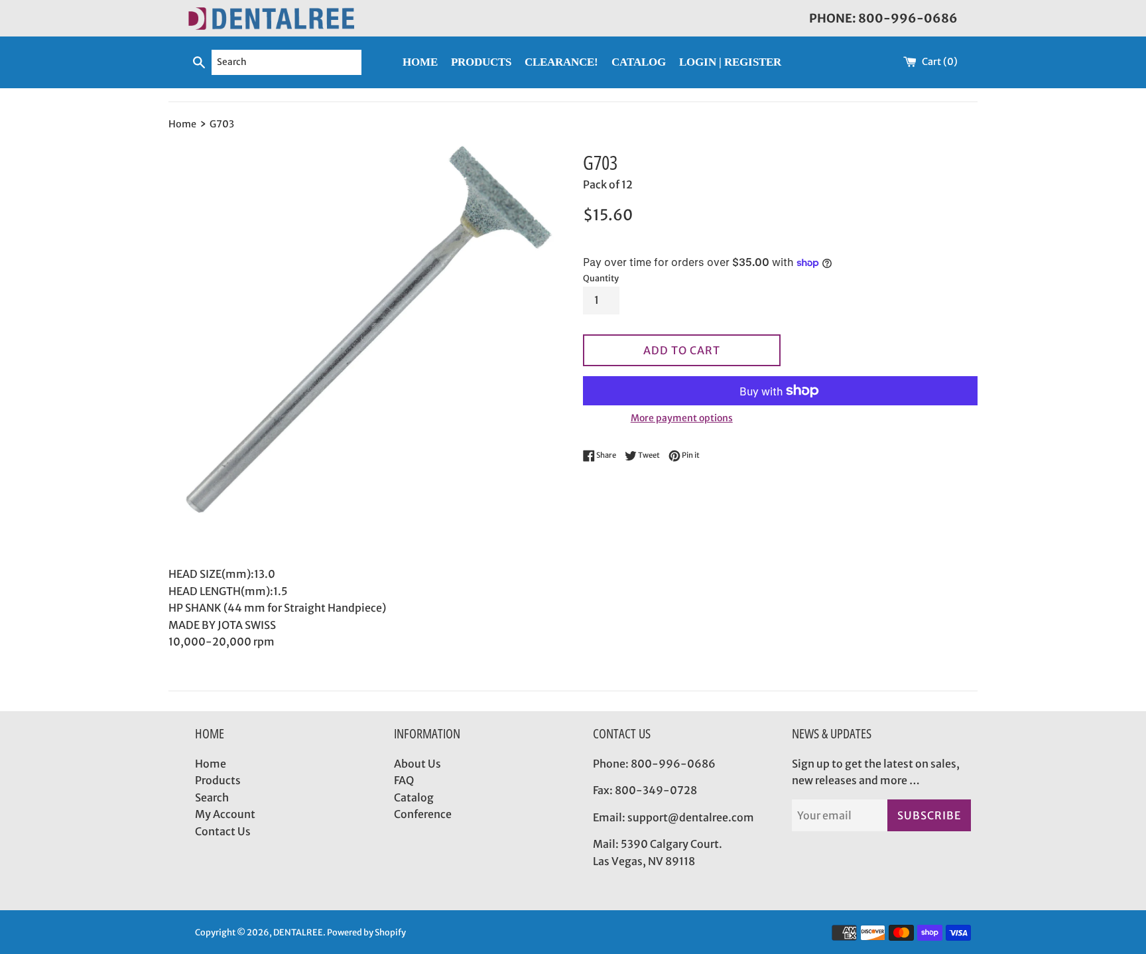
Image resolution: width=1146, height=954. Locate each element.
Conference (423, 814)
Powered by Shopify (366, 932)
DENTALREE (298, 932)
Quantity (601, 278)
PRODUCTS (481, 62)
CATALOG (638, 62)
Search (212, 797)
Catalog (414, 797)
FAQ (404, 780)
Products (218, 780)
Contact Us (223, 831)
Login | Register (730, 62)
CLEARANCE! (561, 62)
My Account (225, 814)
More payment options (682, 418)
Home (210, 763)
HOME (420, 62)
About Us (417, 763)
